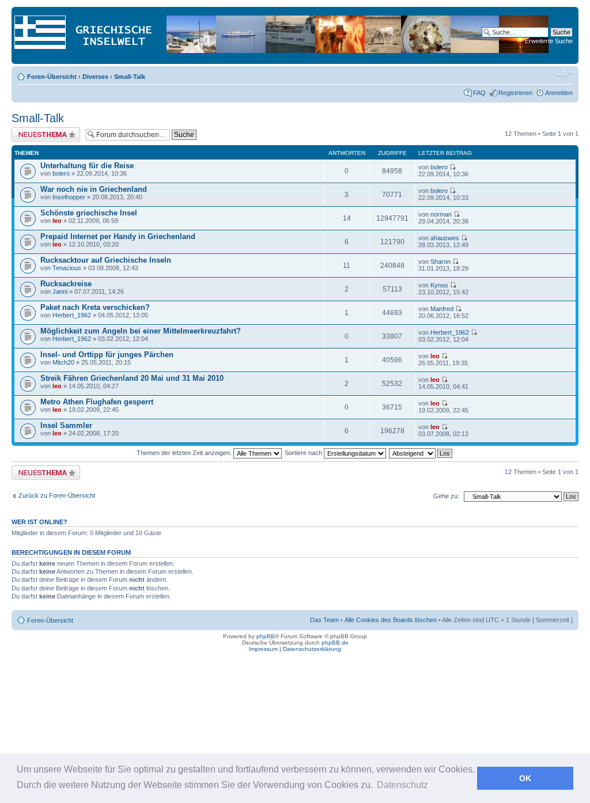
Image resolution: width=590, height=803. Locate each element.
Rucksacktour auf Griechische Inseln (105, 260)
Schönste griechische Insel (88, 213)
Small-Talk (129, 76)
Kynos (439, 285)
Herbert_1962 (71, 315)
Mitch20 (63, 362)
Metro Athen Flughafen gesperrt (96, 401)
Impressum (263, 649)
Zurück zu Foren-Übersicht (56, 495)
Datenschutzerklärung (312, 649)
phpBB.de (335, 642)
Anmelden (559, 92)
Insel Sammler (66, 425)
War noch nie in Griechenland (93, 189)
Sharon (440, 261)
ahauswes (444, 237)
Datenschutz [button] (402, 785)
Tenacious (66, 267)
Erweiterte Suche (549, 40)
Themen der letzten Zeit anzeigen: (185, 452)
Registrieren (515, 92)
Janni (59, 291)
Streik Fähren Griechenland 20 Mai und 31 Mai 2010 (132, 378)
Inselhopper (68, 197)
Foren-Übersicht (52, 76)
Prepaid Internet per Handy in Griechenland (117, 236)
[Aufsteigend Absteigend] (421, 452)
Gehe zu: (446, 496)
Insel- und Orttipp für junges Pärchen (106, 354)
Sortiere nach (304, 452)
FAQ (479, 92)
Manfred (441, 308)
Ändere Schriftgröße (564, 74)
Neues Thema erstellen (44, 130)
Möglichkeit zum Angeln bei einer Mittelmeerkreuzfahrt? (140, 331)
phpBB (265, 636)
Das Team (324, 619)
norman (441, 214)
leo (57, 220)
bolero (61, 173)
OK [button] (525, 778)
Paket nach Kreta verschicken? (95, 307)
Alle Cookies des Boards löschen (391, 619)
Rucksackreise (66, 283)
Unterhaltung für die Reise (87, 165)
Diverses (95, 76)
